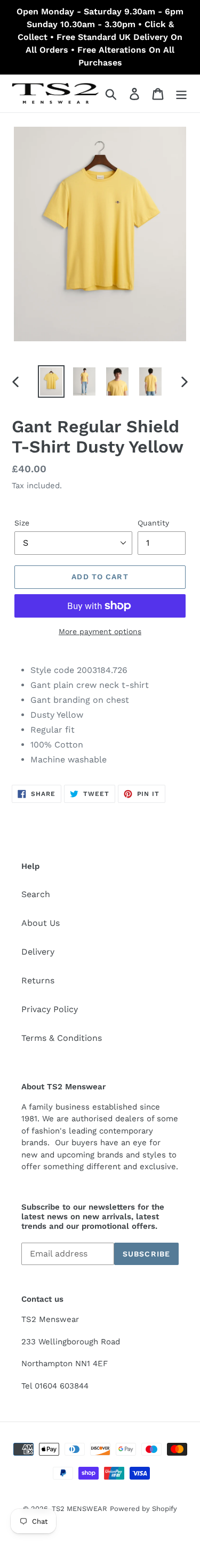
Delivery (37, 952)
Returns (37, 980)
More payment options (100, 631)
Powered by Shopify (143, 1509)
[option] (51, 381)
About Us (40, 923)
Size (21, 523)
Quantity (153, 523)
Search (35, 894)
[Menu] (181, 93)
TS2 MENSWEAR (79, 1509)
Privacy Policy (49, 1009)
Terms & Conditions (61, 1038)
